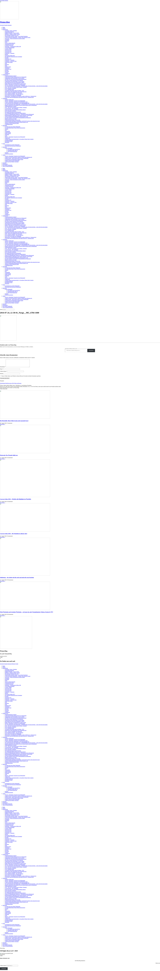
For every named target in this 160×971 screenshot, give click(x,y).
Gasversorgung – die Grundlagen (11, 108)
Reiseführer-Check (8, 141)
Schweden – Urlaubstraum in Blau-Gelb (13, 46)
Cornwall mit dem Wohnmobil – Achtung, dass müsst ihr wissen (17, 37)
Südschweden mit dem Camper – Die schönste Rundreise (16, 36)
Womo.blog (5, 22)
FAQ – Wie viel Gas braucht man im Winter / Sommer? (16, 87)
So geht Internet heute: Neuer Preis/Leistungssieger (15, 127)
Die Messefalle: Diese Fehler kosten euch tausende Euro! (14, 420)
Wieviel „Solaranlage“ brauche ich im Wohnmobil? (15, 84)
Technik (6, 128)
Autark (3, 154)
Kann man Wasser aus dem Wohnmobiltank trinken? (15, 109)
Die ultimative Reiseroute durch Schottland (13, 56)
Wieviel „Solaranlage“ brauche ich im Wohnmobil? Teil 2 (16, 101)
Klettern (6, 152)
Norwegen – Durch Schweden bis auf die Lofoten (15, 38)
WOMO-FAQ (5, 74)
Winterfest (7, 134)
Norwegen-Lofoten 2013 (10, 55)
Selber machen (8, 133)
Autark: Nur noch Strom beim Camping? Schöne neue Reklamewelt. (18, 157)
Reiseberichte (5, 29)
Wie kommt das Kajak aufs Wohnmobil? (13, 112)
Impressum (4, 147)
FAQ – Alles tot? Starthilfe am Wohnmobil (13, 92)
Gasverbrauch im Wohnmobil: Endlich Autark (14, 159)
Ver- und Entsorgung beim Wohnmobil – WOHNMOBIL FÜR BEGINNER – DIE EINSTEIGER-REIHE (26, 86)
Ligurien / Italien (8, 48)
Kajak (3, 143)
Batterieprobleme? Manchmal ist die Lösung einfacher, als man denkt (18, 115)
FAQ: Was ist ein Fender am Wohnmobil (13, 95)
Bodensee (7, 64)
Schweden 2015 (8, 52)
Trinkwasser (7, 138)
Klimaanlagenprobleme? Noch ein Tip (12, 119)
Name (1, 369)
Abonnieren (91, 350)
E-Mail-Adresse (3, 371)
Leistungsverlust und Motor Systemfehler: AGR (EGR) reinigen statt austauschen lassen (22, 121)
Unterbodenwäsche (9, 124)
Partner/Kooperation (9, 153)
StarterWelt (4, 125)
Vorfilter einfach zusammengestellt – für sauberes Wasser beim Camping (19, 139)
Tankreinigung (8, 132)
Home (3, 27)
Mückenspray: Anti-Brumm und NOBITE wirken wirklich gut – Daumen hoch (20, 96)
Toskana (6, 72)
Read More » (2, 424)
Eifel (6, 63)
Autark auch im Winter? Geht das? (12, 161)
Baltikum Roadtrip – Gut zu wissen (12, 32)
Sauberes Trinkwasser (9, 99)
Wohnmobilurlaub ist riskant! (10, 75)
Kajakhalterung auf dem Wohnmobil (12, 144)
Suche (1, 309)
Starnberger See (8, 69)
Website (1, 373)
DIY (6, 130)
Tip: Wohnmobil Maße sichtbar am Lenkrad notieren (15, 113)
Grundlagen (4, 98)
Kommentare (5, 164)
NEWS (3, 28)
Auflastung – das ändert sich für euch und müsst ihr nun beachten (17, 577)
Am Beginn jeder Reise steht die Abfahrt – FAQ (14, 90)
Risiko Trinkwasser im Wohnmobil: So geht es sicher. (15, 83)
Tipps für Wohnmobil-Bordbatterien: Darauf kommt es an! (16, 116)
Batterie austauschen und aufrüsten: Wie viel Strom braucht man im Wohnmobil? (21, 105)
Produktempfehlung (9, 140)
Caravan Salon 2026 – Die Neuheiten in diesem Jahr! (13, 533)
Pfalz (6, 65)
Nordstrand (7, 67)
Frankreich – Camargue (9, 53)
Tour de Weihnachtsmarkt (10, 43)
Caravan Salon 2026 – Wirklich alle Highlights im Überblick (15, 499)
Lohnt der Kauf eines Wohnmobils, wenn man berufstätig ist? (17, 103)
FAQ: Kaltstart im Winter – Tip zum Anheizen (14, 93)
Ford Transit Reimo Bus (12, 151)
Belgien (6, 54)
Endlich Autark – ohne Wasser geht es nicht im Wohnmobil (16, 158)
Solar (6, 135)
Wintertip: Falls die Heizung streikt (12, 123)
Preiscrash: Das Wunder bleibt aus (9, 455)
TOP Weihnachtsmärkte (9, 47)
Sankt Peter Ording (9, 62)
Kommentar (2, 366)
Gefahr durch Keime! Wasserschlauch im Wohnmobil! (15, 77)
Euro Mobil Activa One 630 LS (14, 149)
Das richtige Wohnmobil (7, 165)
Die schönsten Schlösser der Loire (11, 35)
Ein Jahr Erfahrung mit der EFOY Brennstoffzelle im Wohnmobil (18, 117)
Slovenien (7, 71)
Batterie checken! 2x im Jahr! (11, 118)
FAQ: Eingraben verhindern (10, 88)
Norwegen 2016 (8, 51)
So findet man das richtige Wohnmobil (12, 126)
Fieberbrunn (7, 73)
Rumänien (7, 40)
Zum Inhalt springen (4, 0)
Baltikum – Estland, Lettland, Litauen (12, 34)
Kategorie (4, 162)
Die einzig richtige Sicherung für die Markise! (14, 80)
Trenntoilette (7, 131)
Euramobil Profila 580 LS (13, 150)
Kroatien (6, 57)
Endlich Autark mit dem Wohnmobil (12, 160)
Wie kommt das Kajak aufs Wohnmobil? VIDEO (14, 82)
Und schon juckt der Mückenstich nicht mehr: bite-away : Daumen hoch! (19, 97)
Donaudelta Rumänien (9, 31)
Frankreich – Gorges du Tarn (10, 61)
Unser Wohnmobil (8, 148)
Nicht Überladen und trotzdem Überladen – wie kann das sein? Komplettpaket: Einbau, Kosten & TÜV (26, 612)
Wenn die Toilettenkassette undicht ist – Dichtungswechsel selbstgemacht (19, 114)
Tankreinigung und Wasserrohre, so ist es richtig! (14, 78)
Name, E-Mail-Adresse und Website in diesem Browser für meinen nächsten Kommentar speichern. (21, 376)
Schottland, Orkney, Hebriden (11, 30)
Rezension (7, 142)
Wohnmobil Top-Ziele (9, 44)
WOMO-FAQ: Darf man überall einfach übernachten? (15, 79)
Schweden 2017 (8, 49)
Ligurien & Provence (9, 45)
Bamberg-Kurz (8, 66)
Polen (6, 41)
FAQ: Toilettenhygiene (9, 89)
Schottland (7, 39)
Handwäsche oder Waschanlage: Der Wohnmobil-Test (15, 91)
